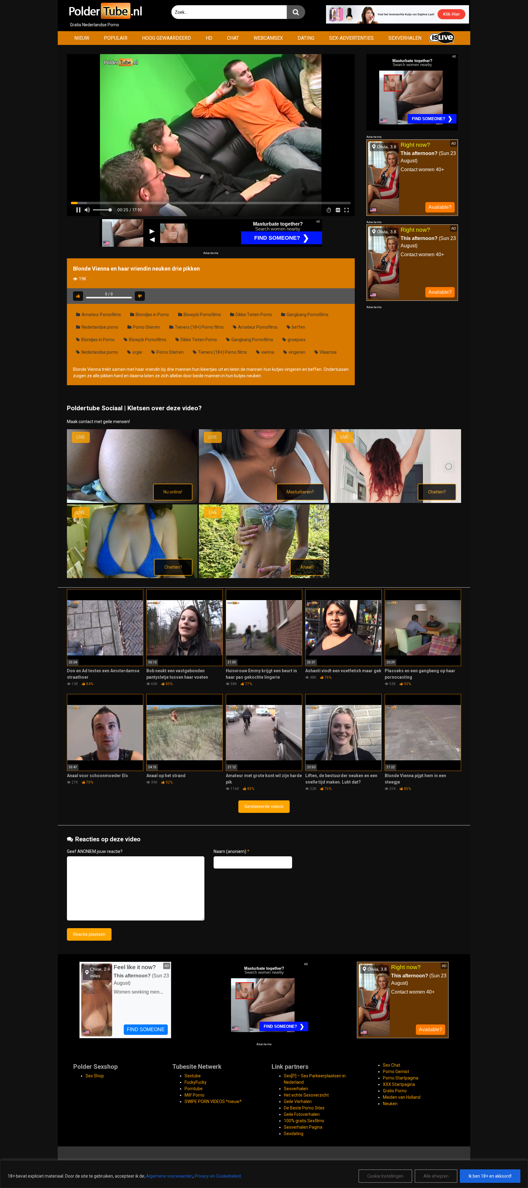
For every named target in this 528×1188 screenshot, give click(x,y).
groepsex (296, 339)
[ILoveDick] (396, 501)
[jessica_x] (132, 576)
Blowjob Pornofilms (202, 314)
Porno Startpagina (400, 1077)
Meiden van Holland (401, 1097)
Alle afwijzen (436, 1176)
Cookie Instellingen (385, 1176)
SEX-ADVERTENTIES (351, 38)
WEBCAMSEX (268, 38)
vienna (267, 352)
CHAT (233, 38)
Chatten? (437, 491)
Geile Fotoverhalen (302, 1114)
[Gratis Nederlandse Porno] (105, 11)
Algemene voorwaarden (169, 1176)
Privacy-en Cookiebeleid (218, 1176)
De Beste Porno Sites (304, 1107)
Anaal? (307, 567)
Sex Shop (95, 1075)
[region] (264, 1174)
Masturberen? (300, 491)
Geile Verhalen (298, 1101)
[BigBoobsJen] (132, 501)
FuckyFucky (196, 1082)
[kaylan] (264, 576)
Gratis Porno (395, 1090)
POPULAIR (115, 38)
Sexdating (293, 1133)
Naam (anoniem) (231, 851)
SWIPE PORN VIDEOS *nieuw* (213, 1101)
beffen (298, 327)
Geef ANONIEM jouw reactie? (95, 851)
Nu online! (172, 491)
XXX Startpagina (399, 1084)
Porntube (194, 1088)
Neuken (390, 1103)
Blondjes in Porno (152, 314)
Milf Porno (194, 1095)
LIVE (81, 437)
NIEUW (81, 38)
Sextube (193, 1075)
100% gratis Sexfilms (304, 1120)
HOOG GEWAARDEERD (166, 38)
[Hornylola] (264, 501)
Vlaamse (328, 352)
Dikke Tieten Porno (253, 314)
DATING (306, 38)
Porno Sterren (146, 327)
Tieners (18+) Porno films (199, 327)
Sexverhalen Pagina (303, 1127)
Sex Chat (391, 1065)
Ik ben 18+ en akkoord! (490, 1176)
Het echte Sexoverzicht (306, 1095)
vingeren (296, 352)
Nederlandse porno (99, 327)
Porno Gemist (396, 1071)
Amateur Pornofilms (101, 314)
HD (209, 38)
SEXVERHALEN (404, 38)
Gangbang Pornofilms (307, 314)
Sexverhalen (296, 1088)
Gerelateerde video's (264, 806)
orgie (136, 352)
